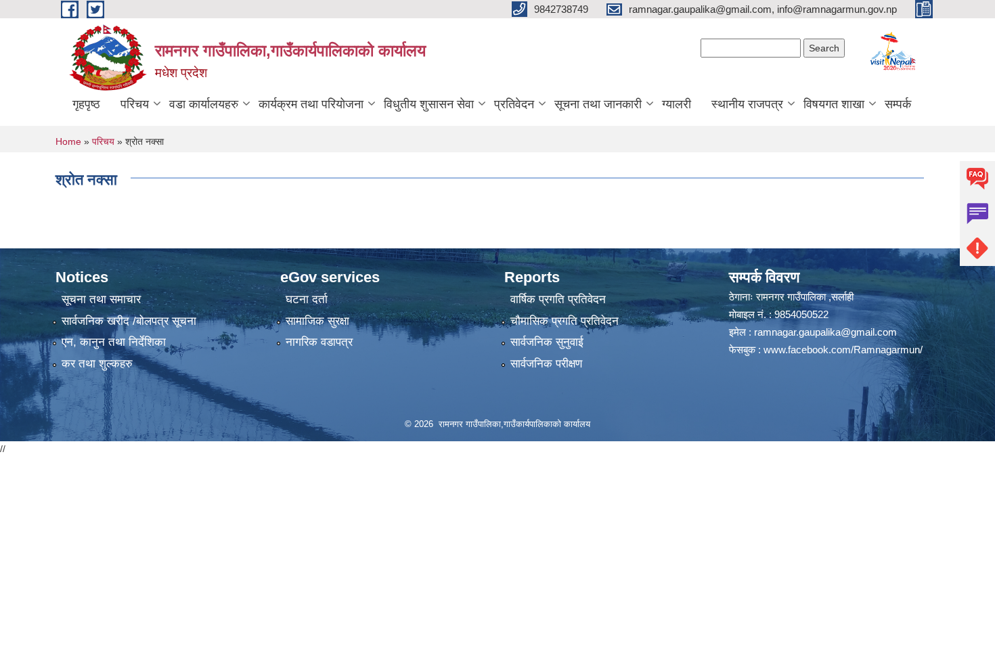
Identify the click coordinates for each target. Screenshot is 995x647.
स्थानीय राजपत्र (747, 104)
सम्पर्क (898, 104)
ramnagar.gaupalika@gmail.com (825, 332)
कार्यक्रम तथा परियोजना (311, 104)
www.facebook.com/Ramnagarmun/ (843, 349)
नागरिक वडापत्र (319, 342)
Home (68, 141)
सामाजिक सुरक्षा (317, 321)
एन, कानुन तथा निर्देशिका (114, 342)
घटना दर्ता (307, 299)
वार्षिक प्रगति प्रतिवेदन (558, 299)
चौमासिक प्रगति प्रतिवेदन (564, 321)
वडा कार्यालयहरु (203, 104)
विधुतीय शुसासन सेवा (429, 104)
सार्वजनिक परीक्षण (546, 363)
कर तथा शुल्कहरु (97, 363)
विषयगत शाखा (833, 104)
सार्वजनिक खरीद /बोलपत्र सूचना (129, 321)
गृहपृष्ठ (86, 104)
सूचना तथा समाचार (101, 299)
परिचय (134, 104)
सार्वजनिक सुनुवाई (546, 342)
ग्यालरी (676, 104)
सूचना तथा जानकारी (598, 104)
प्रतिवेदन (514, 104)
